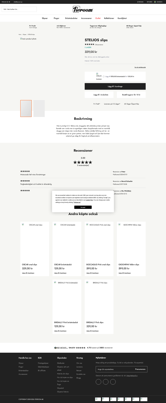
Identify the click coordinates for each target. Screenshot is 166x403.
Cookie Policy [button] (89, 200)
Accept (83, 207)
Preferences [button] (77, 202)
